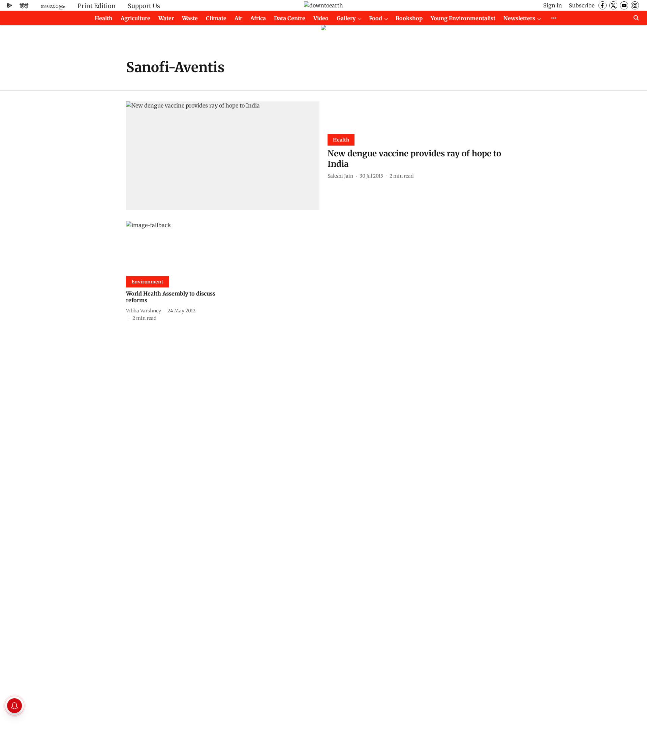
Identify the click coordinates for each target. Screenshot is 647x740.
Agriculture (135, 18)
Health (104, 18)
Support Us (144, 6)
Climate (216, 18)
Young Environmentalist (463, 18)
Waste (190, 18)
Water (166, 18)
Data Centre (289, 18)
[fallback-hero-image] (222, 155)
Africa (258, 18)
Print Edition (97, 6)
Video (321, 18)
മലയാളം (52, 6)
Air (238, 18)
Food (375, 18)
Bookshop (409, 18)
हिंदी (24, 6)
